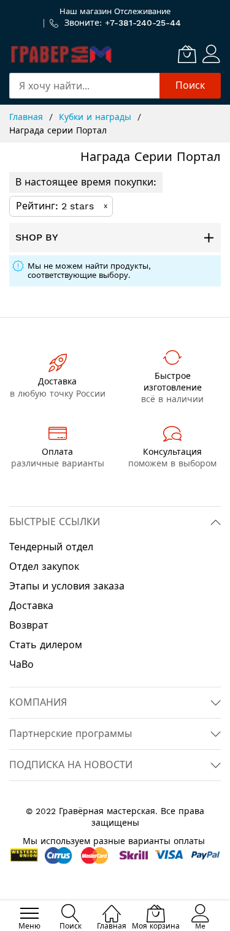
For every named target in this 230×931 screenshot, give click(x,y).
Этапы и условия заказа (67, 586)
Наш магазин (85, 11)
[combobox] (84, 86)
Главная (27, 117)
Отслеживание (142, 11)
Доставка (31, 605)
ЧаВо (21, 664)
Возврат (28, 625)
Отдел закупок (44, 566)
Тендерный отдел (51, 547)
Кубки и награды (96, 117)
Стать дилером (45, 645)
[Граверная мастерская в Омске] (61, 54)
